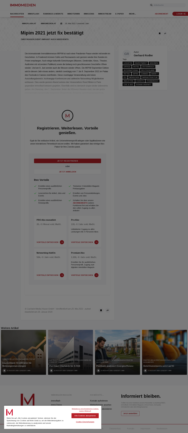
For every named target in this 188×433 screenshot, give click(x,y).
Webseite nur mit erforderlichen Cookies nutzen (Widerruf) (85, 410)
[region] (52, 417)
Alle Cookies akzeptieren (85, 416)
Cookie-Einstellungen (85, 422)
